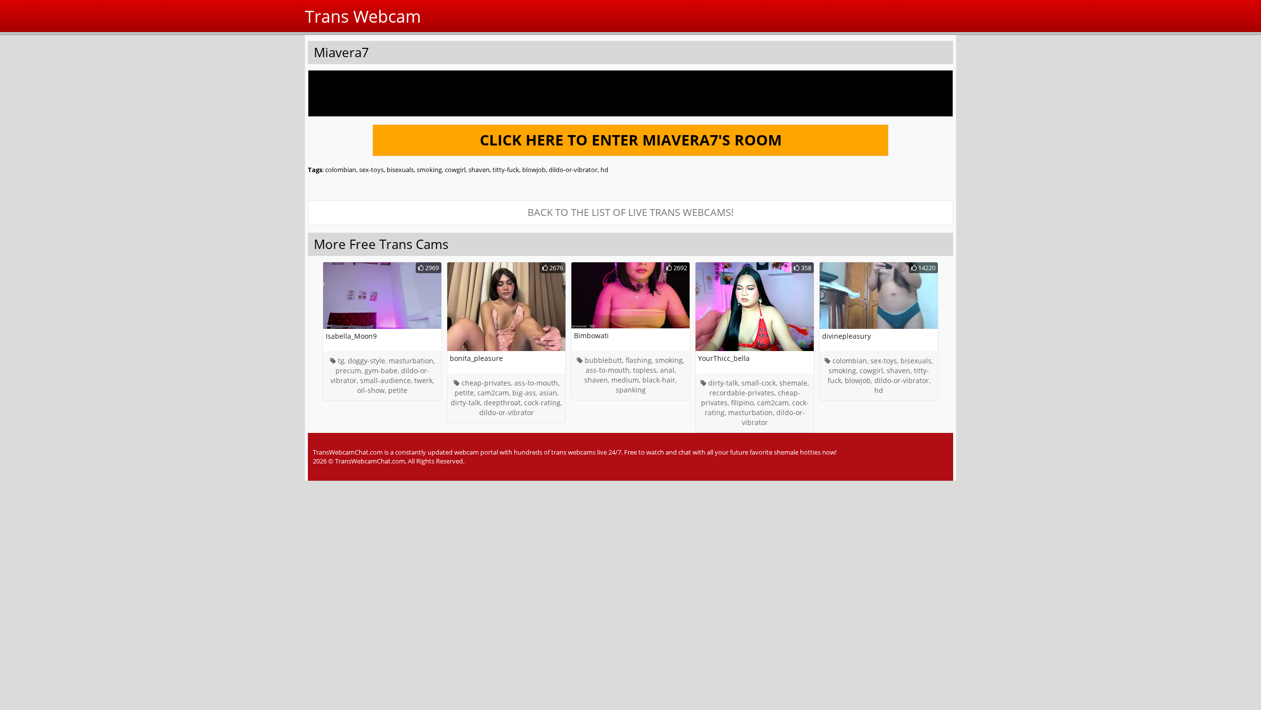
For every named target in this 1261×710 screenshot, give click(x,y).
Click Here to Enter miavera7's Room (631, 140)
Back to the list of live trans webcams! (630, 212)
